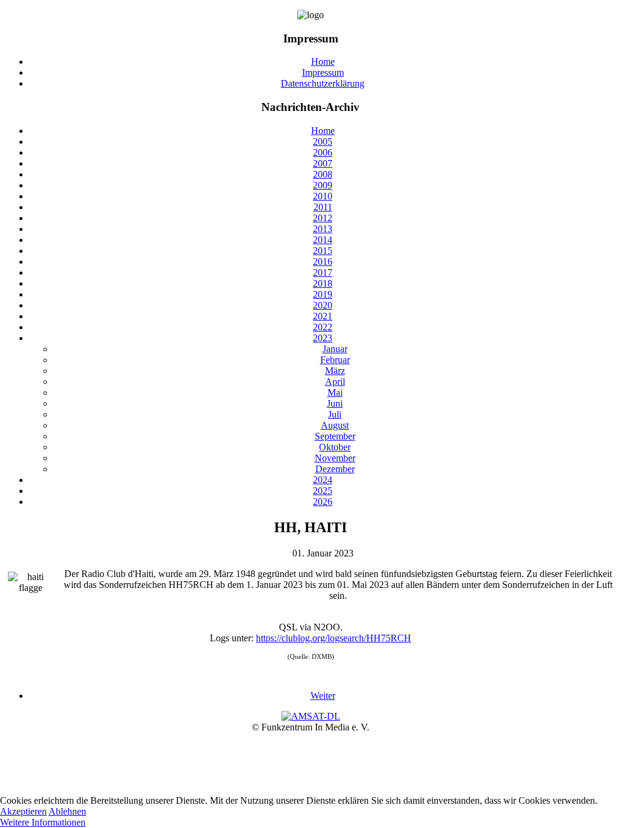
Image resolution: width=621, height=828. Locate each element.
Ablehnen (67, 811)
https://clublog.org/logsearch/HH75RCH (333, 638)
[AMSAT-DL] (310, 716)
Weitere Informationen (43, 822)
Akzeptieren (23, 811)
